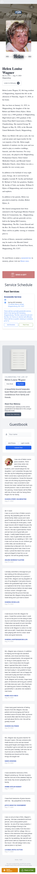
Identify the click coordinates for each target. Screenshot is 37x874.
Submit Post (18, 448)
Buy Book (21, 384)
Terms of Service (24, 865)
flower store (25, 261)
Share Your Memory (12, 414)
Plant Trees (26, 325)
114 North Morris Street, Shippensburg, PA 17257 (16, 305)
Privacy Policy (13, 865)
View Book (9, 384)
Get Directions (11, 325)
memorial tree (26, 258)
